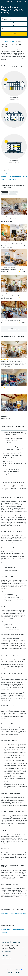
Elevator (24, 176)
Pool (2, 174)
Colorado (11, 41)
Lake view (7, 174)
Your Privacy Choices (16, 969)
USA (6, 41)
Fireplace (4, 179)
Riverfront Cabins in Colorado (8, 918)
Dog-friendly (14, 191)
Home (2, 41)
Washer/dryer (12, 179)
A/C (10, 176)
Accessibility (8, 969)
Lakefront (14, 174)
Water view (22, 174)
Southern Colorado (6, 929)
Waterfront (4, 176)
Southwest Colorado (18, 929)
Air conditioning (16, 176)
